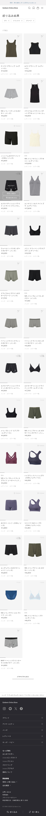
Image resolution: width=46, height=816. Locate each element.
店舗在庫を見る (12, 198)
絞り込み (13, 812)
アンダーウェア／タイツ (16, 695)
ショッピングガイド (10, 758)
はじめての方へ (8, 754)
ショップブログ (8, 768)
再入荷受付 (12, 193)
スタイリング (7, 765)
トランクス (16, 20)
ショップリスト (8, 761)
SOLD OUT (11, 185)
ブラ (5, 20)
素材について (7, 772)
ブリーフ (29, 20)
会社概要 (6, 785)
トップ (4, 695)
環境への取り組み (9, 782)
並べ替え (35, 812)
